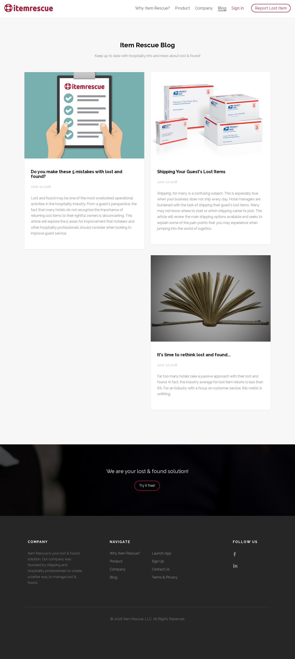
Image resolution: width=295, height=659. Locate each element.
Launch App (161, 553)
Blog (222, 8)
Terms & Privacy (165, 577)
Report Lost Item (271, 8)
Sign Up (158, 561)
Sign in (238, 8)
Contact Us (161, 569)
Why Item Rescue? (152, 8)
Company (204, 8)
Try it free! (147, 485)
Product (182, 8)
